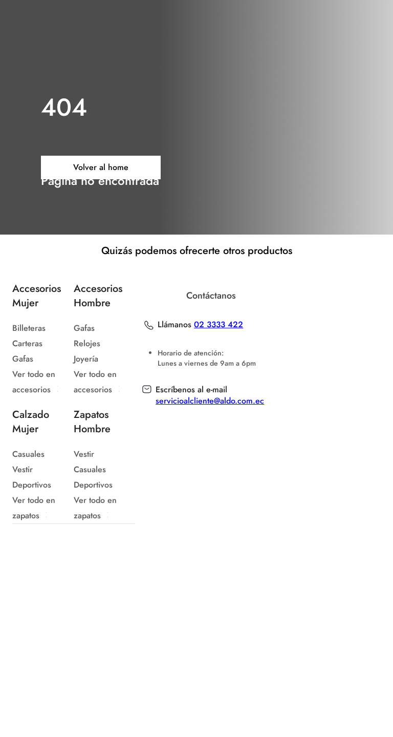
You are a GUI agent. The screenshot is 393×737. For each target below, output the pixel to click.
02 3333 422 (218, 324)
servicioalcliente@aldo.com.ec (210, 401)
